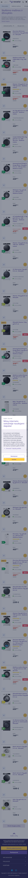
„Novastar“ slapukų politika (13, 448)
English (5, 418)
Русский (10, 418)
